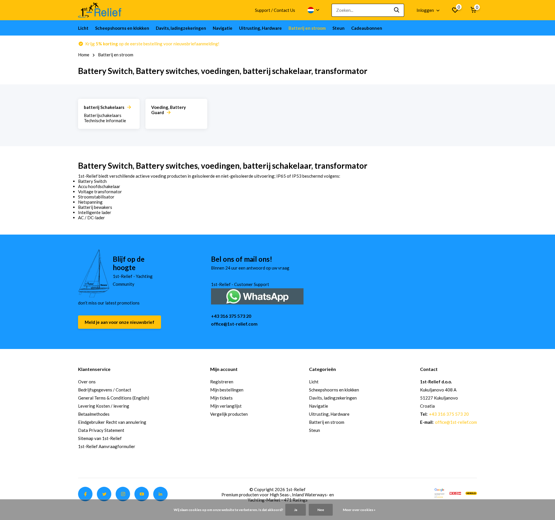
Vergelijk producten (229, 414)
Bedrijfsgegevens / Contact (104, 389)
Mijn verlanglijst (226, 405)
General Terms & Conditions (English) (113, 397)
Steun (338, 28)
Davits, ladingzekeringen (181, 28)
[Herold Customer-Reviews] (471, 492)
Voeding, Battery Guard (168, 110)
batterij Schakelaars (104, 107)
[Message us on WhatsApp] (257, 295)
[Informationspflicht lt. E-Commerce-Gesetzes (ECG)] (455, 492)
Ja (295, 510)
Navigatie (222, 28)
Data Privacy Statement (101, 430)
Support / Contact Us (275, 10)
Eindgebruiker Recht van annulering (112, 422)
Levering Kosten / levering (103, 405)
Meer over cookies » (359, 510)
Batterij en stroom (307, 28)
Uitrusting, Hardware (260, 28)
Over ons (87, 381)
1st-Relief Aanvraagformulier (106, 446)
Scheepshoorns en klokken (122, 28)
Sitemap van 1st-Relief (100, 438)
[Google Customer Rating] (439, 492)
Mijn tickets (221, 397)
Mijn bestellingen (226, 389)
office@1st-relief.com (234, 323)
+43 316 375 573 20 (231, 316)
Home (83, 54)
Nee (320, 510)
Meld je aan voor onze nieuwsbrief (119, 322)
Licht (83, 28)
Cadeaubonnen (366, 28)
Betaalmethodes (94, 414)
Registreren (221, 381)
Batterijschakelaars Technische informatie (105, 118)
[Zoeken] (397, 10)
